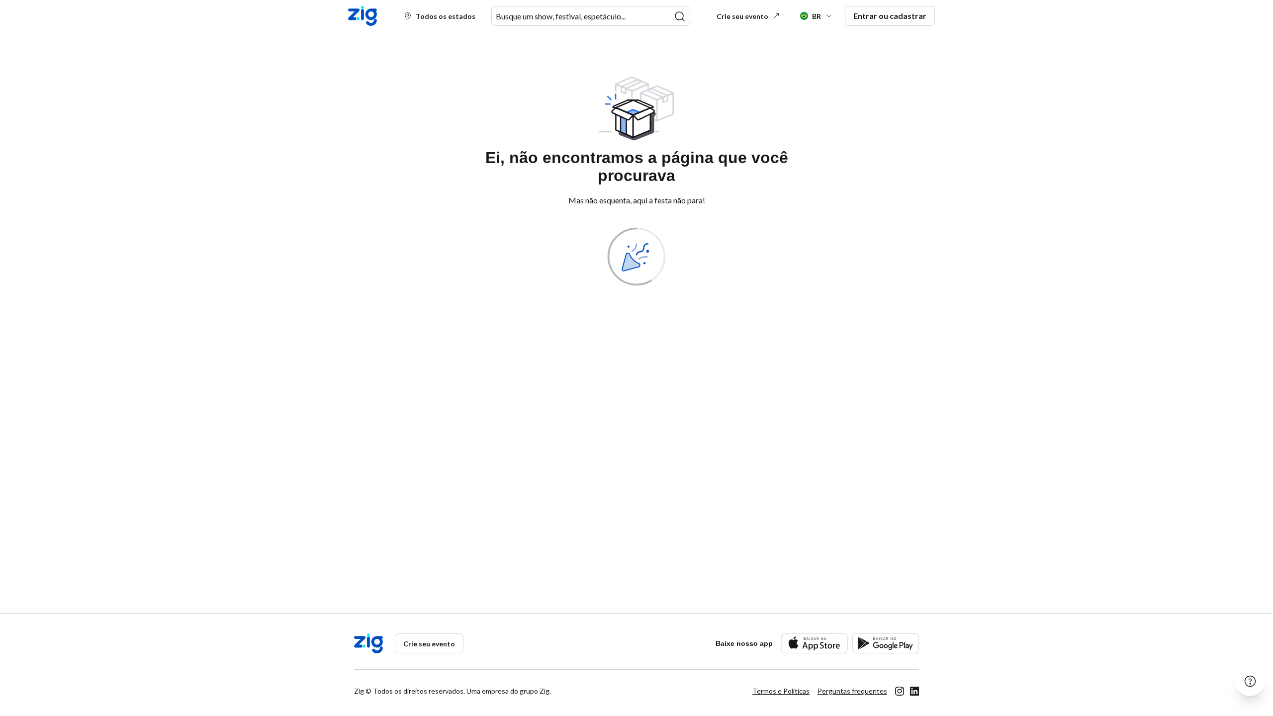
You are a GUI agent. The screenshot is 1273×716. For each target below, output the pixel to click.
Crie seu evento (742, 16)
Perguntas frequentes (852, 691)
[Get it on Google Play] (885, 643)
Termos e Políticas (781, 691)
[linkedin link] (914, 691)
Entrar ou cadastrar (889, 15)
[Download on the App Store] (814, 643)
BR (816, 16)
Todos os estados (445, 16)
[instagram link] (899, 691)
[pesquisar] (680, 16)
